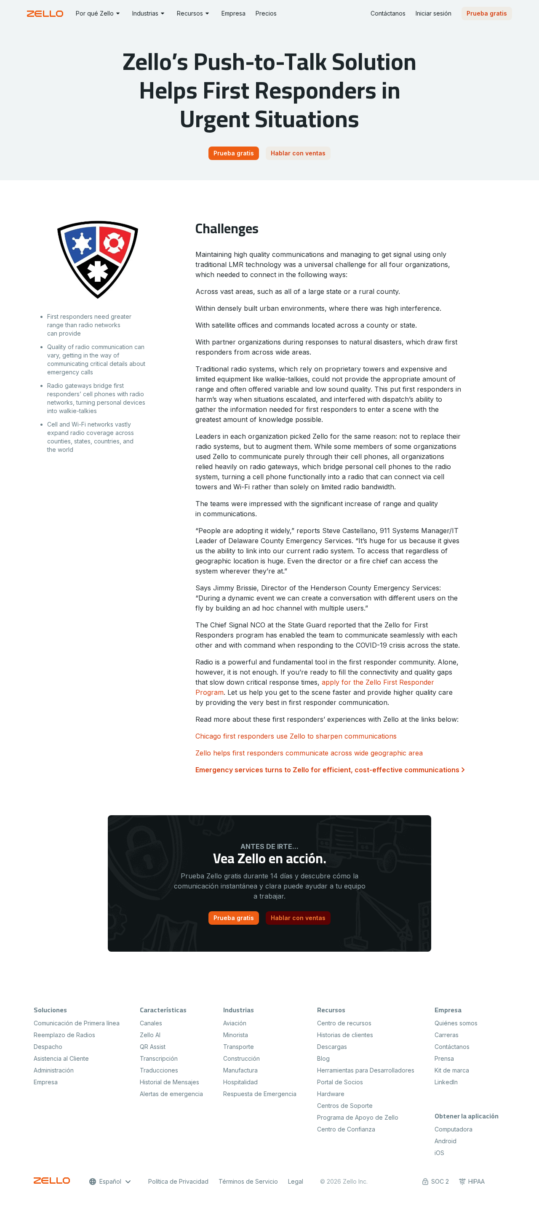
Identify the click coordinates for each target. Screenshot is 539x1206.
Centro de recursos (344, 1023)
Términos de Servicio (248, 1181)
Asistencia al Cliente (61, 1058)
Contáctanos (452, 1046)
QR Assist (152, 1046)
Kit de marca (452, 1070)
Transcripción (159, 1058)
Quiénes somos (456, 1023)
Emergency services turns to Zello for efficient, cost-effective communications (327, 770)
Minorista (235, 1034)
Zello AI (150, 1034)
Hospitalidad (240, 1082)
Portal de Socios (340, 1082)
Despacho (48, 1046)
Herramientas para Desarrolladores (365, 1070)
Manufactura (240, 1070)
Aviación (234, 1023)
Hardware (330, 1093)
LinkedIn (446, 1082)
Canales (151, 1023)
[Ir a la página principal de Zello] (46, 14)
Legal (295, 1181)
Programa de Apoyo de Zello (357, 1117)
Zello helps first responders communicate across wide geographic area (309, 753)
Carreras (447, 1034)
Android (445, 1141)
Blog (323, 1058)
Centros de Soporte (345, 1105)
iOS (439, 1152)
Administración (54, 1070)
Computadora (453, 1129)
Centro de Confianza (346, 1129)
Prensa (444, 1058)
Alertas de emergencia (171, 1093)
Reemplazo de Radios (64, 1034)
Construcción (241, 1058)
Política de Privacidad (178, 1181)
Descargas (332, 1046)
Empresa (46, 1082)
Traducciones (159, 1070)
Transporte (238, 1046)
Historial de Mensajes (169, 1082)
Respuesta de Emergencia (259, 1093)
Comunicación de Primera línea (77, 1023)
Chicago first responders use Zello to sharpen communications (296, 736)
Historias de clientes (345, 1034)
